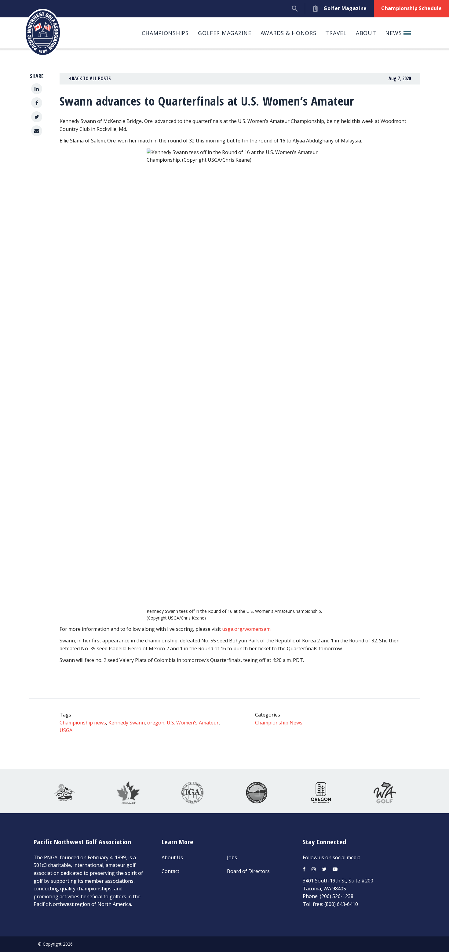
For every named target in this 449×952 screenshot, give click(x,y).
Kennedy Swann (126, 722)
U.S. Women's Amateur (193, 722)
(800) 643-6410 (341, 904)
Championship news (83, 722)
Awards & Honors (288, 33)
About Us (172, 857)
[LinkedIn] (36, 88)
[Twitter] (36, 116)
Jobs (232, 857)
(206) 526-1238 (336, 896)
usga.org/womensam (246, 629)
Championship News (278, 722)
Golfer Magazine (224, 33)
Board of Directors (248, 871)
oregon (155, 722)
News (394, 33)
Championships (165, 33)
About (366, 33)
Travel (335, 33)
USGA (66, 730)
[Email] (36, 130)
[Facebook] (36, 102)
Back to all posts (91, 78)
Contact (170, 871)
